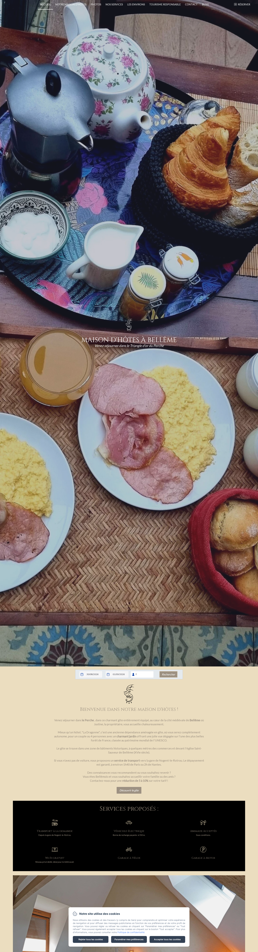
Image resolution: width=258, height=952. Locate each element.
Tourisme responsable (165, 4)
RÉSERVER (244, 4)
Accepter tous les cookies (167, 939)
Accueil (45, 4)
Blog (205, 4)
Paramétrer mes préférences (129, 939)
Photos (96, 4)
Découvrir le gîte (129, 790)
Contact (191, 4)
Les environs (136, 4)
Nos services (114, 4)
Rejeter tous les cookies (90, 939)
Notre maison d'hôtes (70, 4)
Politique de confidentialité (130, 932)
